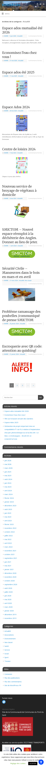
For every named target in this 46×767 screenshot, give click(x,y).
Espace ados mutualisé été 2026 (16, 411)
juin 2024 (7, 483)
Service (7, 650)
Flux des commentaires (13, 682)
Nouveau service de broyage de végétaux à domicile (19, 190)
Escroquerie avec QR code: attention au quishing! (22, 348)
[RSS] (43, 4)
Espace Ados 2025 (11, 422)
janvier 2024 (9, 502)
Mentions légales (8, 709)
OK (40, 396)
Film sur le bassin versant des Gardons (18, 419)
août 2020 (8, 588)
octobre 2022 (9, 532)
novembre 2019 (10, 618)
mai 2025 (7, 475)
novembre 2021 (10, 551)
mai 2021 (7, 566)
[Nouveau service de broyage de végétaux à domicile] (23, 211)
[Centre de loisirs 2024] (23, 166)
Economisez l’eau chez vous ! (15, 415)
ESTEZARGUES (11, 4)
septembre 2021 (10, 558)
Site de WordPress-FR (12, 685)
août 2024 (8, 479)
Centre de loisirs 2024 (19, 149)
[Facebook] (37, 4)
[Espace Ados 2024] (23, 124)
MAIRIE (6, 36)
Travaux (7, 661)
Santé (6, 646)
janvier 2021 (9, 569)
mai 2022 (7, 539)
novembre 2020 (10, 577)
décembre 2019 (10, 614)
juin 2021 (7, 562)
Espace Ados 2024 (16, 107)
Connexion (8, 674)
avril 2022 (8, 543)
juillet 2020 (8, 592)
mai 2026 (7, 464)
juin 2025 (7, 472)
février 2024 (9, 498)
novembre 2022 (10, 528)
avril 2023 (8, 520)
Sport (6, 657)
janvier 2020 (9, 611)
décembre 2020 (10, 573)
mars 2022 (8, 547)
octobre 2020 (9, 581)
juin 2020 (7, 596)
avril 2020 (8, 603)
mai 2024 (7, 487)
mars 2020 (8, 607)
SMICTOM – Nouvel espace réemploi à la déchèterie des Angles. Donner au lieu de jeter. (20, 235)
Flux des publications (12, 678)
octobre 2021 (9, 554)
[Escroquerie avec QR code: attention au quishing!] (23, 367)
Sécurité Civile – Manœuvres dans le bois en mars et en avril (21, 272)
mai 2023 (7, 517)
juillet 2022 (8, 536)
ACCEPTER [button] (33, 763)
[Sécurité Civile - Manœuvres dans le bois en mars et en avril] (23, 295)
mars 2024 (8, 494)
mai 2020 (7, 599)
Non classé (28, 280)
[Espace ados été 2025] (23, 89)
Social (6, 654)
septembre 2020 (10, 584)
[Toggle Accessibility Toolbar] (41, 762)
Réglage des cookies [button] (18, 763)
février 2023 (9, 524)
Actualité (19, 36)
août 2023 (8, 509)
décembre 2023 (10, 505)
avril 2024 (8, 490)
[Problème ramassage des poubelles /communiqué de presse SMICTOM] (23, 332)
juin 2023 (7, 513)
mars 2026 (8, 468)
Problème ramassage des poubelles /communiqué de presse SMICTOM (21, 316)
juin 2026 (7, 460)
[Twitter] (40, 4)
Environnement (10, 639)
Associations (9, 635)
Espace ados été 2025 (18, 72)
